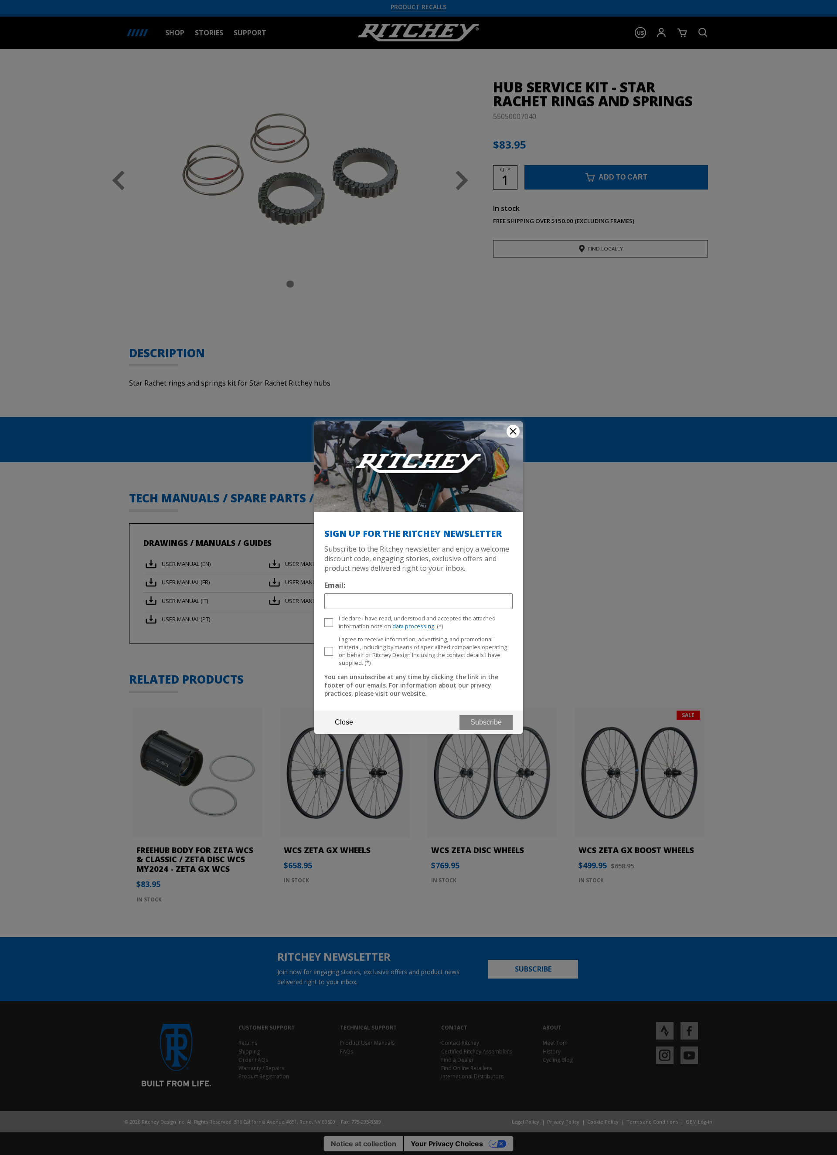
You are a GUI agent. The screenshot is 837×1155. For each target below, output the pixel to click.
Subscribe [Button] (486, 722)
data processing (413, 626)
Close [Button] (344, 722)
